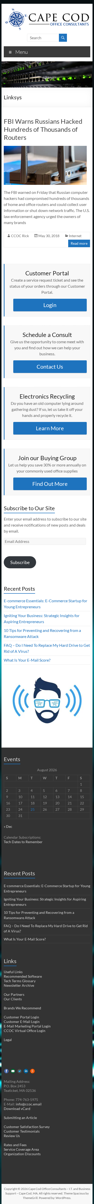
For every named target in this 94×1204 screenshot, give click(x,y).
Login (49, 305)
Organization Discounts (22, 1154)
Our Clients (13, 999)
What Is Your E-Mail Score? (27, 660)
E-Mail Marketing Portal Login (27, 1026)
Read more (79, 243)
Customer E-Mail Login (22, 1021)
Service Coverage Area (21, 1149)
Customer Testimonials (22, 1131)
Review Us (12, 1136)
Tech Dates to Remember (23, 842)
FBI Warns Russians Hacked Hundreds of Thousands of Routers (43, 129)
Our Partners (14, 994)
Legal (8, 1040)
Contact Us (50, 366)
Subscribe (20, 562)
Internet (75, 236)
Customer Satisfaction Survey (27, 1127)
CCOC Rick (20, 236)
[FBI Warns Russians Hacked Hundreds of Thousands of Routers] (45, 148)
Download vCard (17, 1108)
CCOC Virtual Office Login (24, 1030)
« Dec (8, 826)
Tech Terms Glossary (20, 981)
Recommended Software (23, 976)
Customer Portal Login (21, 1017)
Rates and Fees (15, 1145)
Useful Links (13, 972)
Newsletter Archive (19, 985)
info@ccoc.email (29, 1104)
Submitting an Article (20, 1117)
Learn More (50, 428)
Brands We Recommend (22, 1008)
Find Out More (50, 483)
